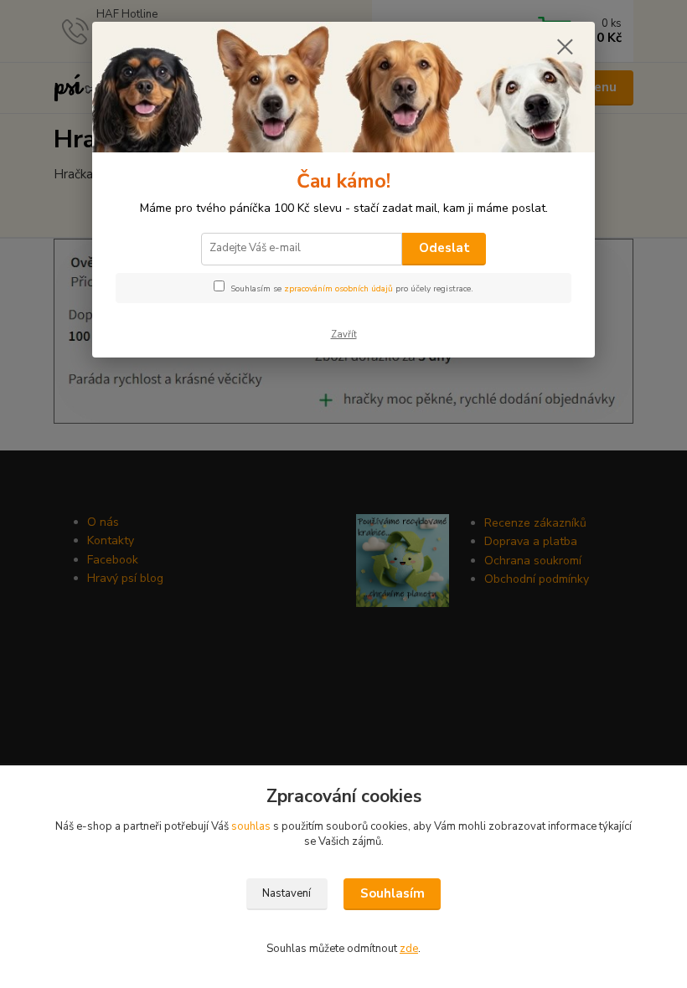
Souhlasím (392, 893)
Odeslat (444, 247)
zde (409, 948)
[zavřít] (564, 48)
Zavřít (344, 334)
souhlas (251, 826)
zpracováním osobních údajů (338, 289)
